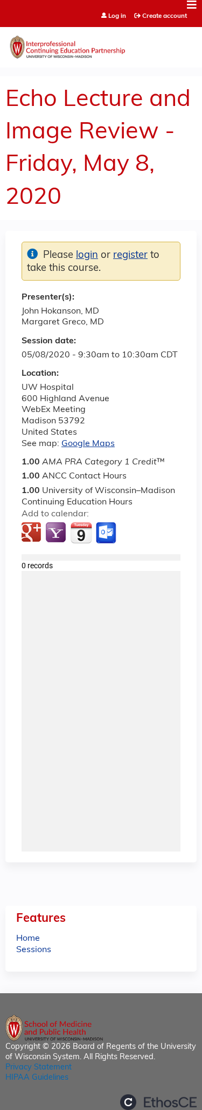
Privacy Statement (38, 1068)
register (130, 255)
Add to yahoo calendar (57, 533)
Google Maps (88, 444)
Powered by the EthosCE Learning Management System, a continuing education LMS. (158, 1102)
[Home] (101, 44)
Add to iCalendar (81, 532)
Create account (164, 16)
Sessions (33, 950)
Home (28, 938)
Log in (117, 16)
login (87, 255)
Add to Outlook (107, 533)
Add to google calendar (33, 533)
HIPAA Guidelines (36, 1078)
